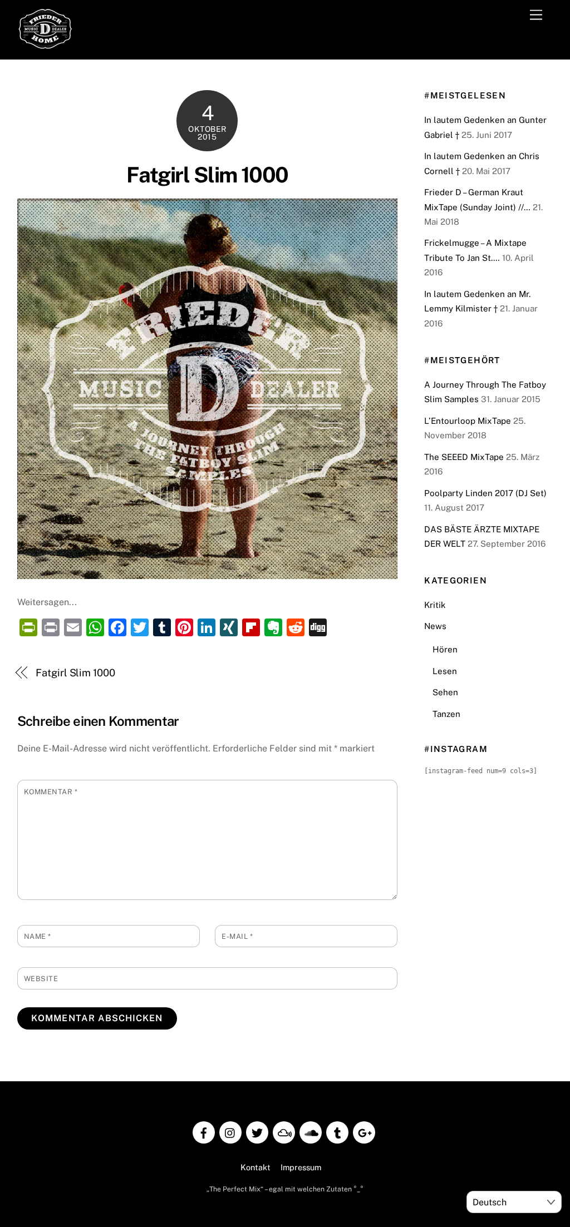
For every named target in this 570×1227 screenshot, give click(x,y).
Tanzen (446, 714)
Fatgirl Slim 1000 (207, 174)
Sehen (445, 692)
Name (37, 936)
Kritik (435, 605)
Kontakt (255, 1167)
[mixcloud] (284, 1131)
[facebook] (204, 1131)
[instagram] (230, 1131)
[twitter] (257, 1131)
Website (41, 978)
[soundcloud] (310, 1131)
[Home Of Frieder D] (45, 45)
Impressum (301, 1167)
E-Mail (237, 936)
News (435, 626)
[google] (364, 1131)
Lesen (445, 671)
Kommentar (51, 792)
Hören (445, 649)
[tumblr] (337, 1131)
